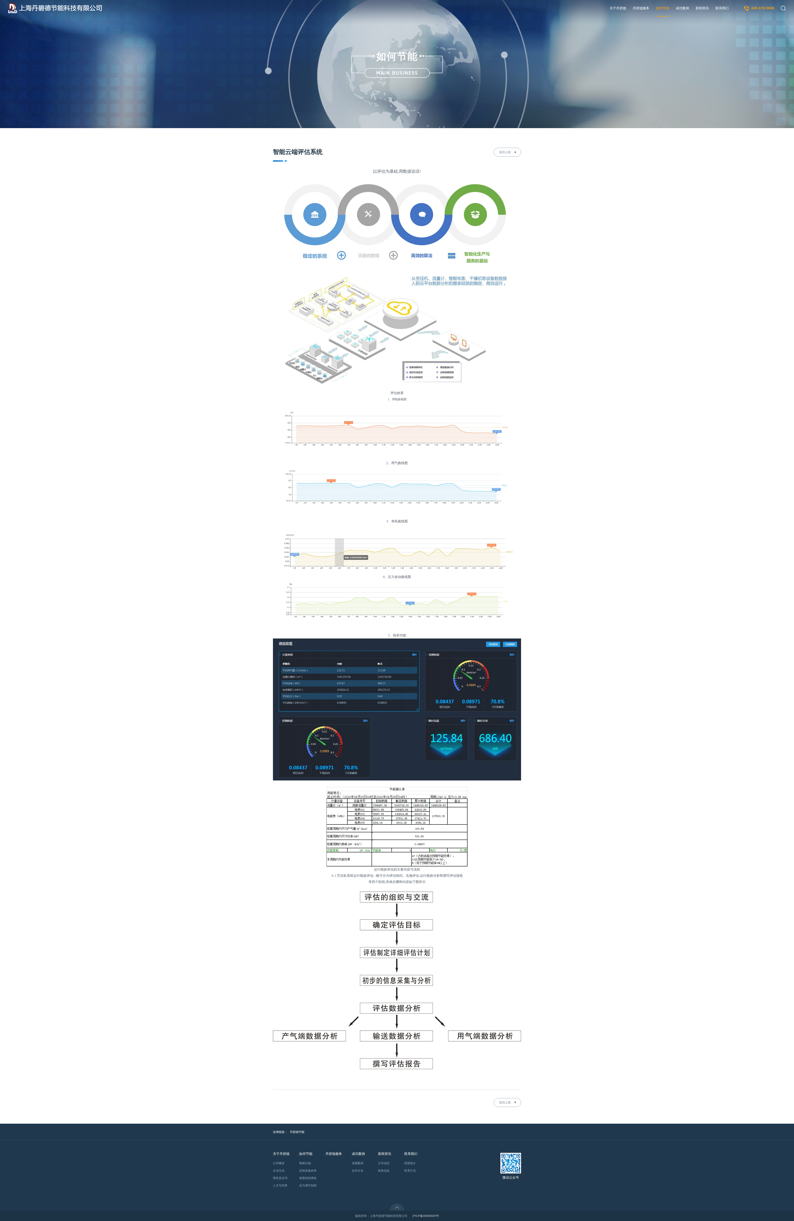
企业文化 (279, 1170)
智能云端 (305, 1163)
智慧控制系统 (308, 1178)
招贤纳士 (410, 1163)
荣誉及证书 (280, 1178)
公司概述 (279, 1163)
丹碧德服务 (641, 8)
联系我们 (722, 8)
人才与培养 (280, 1185)
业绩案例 (357, 1163)
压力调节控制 (308, 1185)
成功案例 (682, 8)
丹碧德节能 (297, 1132)
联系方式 (410, 1170)
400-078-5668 (762, 8)
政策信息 (384, 1170)
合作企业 (357, 1170)
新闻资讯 (702, 8)
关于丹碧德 (618, 8)
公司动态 (384, 1163)
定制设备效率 (308, 1170)
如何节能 (662, 8)
